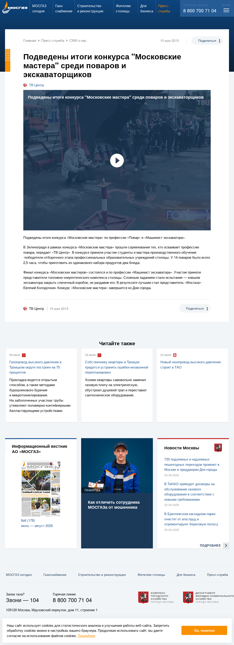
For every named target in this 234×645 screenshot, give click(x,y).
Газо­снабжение (54, 574)
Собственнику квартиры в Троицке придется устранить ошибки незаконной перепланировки (116, 366)
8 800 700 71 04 (199, 10)
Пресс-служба (217, 574)
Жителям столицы (151, 574)
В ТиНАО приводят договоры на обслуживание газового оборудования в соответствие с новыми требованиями (189, 491)
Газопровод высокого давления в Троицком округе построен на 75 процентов (35, 366)
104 (34, 600)
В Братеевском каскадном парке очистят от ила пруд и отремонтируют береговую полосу (191, 518)
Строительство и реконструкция (102, 574)
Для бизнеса (186, 574)
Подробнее (86, 635)
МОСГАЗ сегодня (19, 574)
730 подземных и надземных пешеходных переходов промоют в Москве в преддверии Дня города (191, 464)
